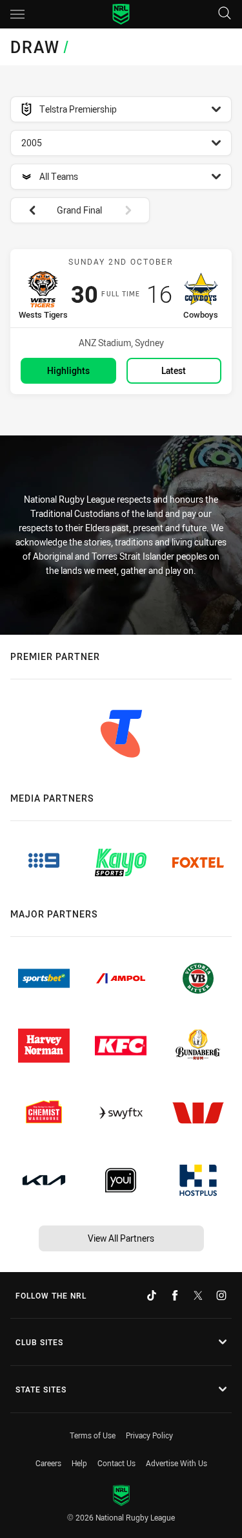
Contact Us (116, 1463)
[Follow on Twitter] (198, 1295)
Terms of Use (93, 1435)
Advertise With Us (176, 1463)
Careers (48, 1463)
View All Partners (121, 1238)
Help (79, 1463)
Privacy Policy (149, 1435)
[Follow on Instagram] (221, 1295)
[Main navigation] (17, 14)
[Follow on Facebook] (175, 1295)
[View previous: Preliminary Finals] (26, 210)
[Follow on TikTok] (151, 1295)
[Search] (224, 14)
